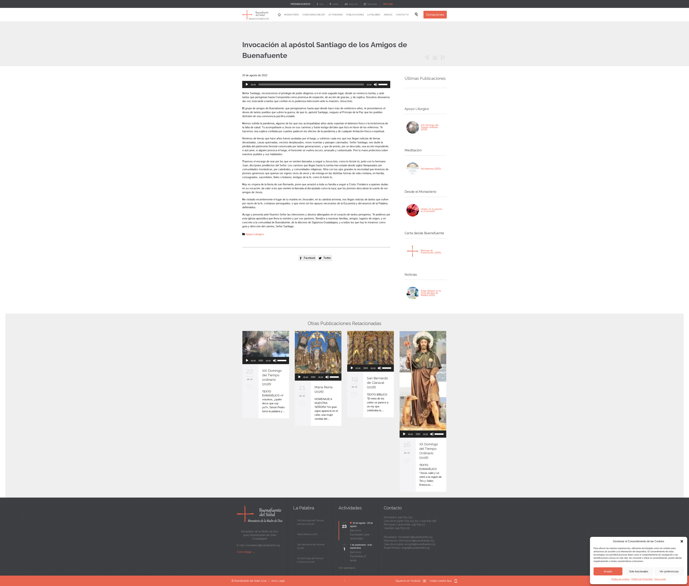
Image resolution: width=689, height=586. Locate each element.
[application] (316, 84)
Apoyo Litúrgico (255, 234)
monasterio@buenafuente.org (262, 545)
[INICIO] (279, 15)
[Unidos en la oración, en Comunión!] (412, 210)
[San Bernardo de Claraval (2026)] (370, 348)
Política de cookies (620, 579)
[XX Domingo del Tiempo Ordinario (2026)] (423, 380)
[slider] (383, 84)
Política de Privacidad (642, 579)
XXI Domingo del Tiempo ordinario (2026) (429, 127)
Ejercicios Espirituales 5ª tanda (358, 556)
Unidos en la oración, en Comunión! (432, 210)
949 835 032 (405, 517)
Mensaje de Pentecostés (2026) (431, 251)
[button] (682, 541)
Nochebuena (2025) (431, 168)
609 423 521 (411, 520)
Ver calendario (347, 567)
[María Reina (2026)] (318, 352)
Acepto (608, 571)
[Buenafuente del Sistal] (255, 14)
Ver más (388, 3)
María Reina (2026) (307, 534)
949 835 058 (429, 520)
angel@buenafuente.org (416, 547)
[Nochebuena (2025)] (412, 169)
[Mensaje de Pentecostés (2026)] (412, 251)
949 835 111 (418, 524)
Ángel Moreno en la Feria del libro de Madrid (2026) (431, 293)
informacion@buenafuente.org (416, 540)
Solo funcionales (638, 571)
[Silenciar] (375, 84)
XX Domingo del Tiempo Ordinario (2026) (310, 560)
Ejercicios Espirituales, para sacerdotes (359, 534)
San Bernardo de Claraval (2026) (377, 382)
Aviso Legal (660, 579)
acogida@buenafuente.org (419, 544)
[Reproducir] (247, 84)
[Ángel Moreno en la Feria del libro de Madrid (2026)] (412, 293)
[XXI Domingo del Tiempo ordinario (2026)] (412, 127)
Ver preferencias (669, 571)
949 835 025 (402, 528)
